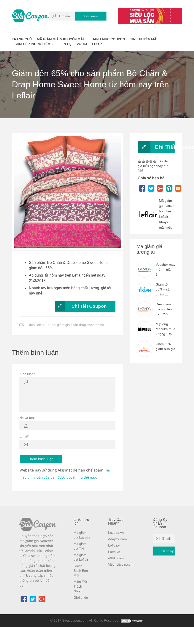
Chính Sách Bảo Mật (81, 570)
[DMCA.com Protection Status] (132, 620)
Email (24, 436)
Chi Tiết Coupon (89, 306)
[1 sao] (139, 161)
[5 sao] (155, 161)
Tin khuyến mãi (143, 39)
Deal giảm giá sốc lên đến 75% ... (164, 309)
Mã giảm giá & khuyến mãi (61, 39)
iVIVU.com (116, 558)
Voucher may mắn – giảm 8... (165, 269)
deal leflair (36, 325)
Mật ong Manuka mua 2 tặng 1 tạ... (165, 329)
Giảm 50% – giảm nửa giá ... (165, 349)
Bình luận (27, 374)
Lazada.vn (116, 532)
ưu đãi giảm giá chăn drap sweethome (75, 325)
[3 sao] (147, 161)
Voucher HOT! (89, 44)
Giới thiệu (81, 597)
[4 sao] (151, 161)
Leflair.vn (115, 545)
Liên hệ (64, 44)
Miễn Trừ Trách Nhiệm (80, 586)
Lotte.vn (114, 552)
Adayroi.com (117, 539)
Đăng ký (167, 551)
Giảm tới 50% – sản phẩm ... (164, 289)
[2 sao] (143, 161)
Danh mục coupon (108, 39)
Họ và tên (27, 418)
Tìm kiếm (91, 16)
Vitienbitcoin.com (120, 564)
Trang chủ (22, 39)
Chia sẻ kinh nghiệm (33, 44)
